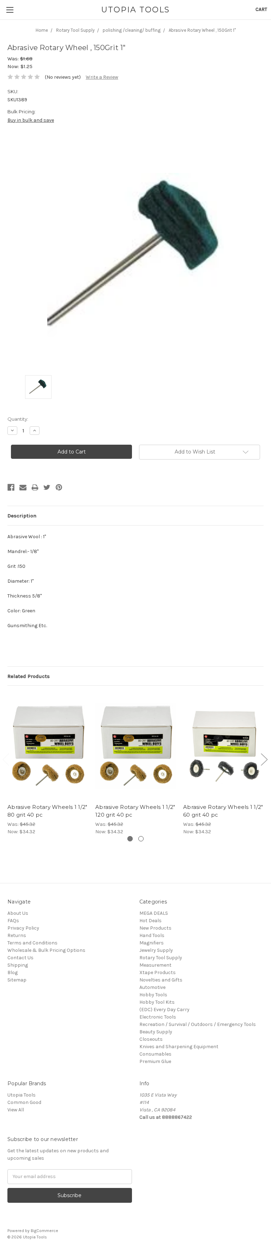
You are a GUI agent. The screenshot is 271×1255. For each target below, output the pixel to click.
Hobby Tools (153, 995)
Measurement (155, 965)
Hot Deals (150, 921)
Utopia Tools (21, 1095)
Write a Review (102, 77)
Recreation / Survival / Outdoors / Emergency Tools (197, 1024)
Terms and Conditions (32, 943)
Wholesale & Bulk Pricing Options (46, 950)
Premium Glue (155, 1061)
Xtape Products (157, 972)
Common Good (24, 1102)
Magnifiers (151, 943)
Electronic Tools (157, 1017)
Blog (12, 972)
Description (21, 515)
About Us (17, 913)
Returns (16, 935)
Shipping (17, 965)
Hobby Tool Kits (157, 1002)
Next (264, 759)
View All (15, 1110)
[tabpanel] (48, 764)
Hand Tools (151, 935)
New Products (155, 928)
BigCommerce (44, 1230)
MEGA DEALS (153, 913)
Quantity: (17, 419)
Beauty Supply (155, 1032)
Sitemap (16, 980)
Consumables (155, 1054)
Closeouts (151, 1039)
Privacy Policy (23, 928)
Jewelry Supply (156, 950)
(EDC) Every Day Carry (164, 1010)
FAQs (13, 921)
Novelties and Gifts (160, 980)
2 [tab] (141, 838)
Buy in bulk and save (30, 120)
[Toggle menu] (9, 9)
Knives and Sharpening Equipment (178, 1047)
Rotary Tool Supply (160, 958)
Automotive (152, 987)
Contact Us (20, 958)
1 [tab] (130, 838)
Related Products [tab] (28, 676)
